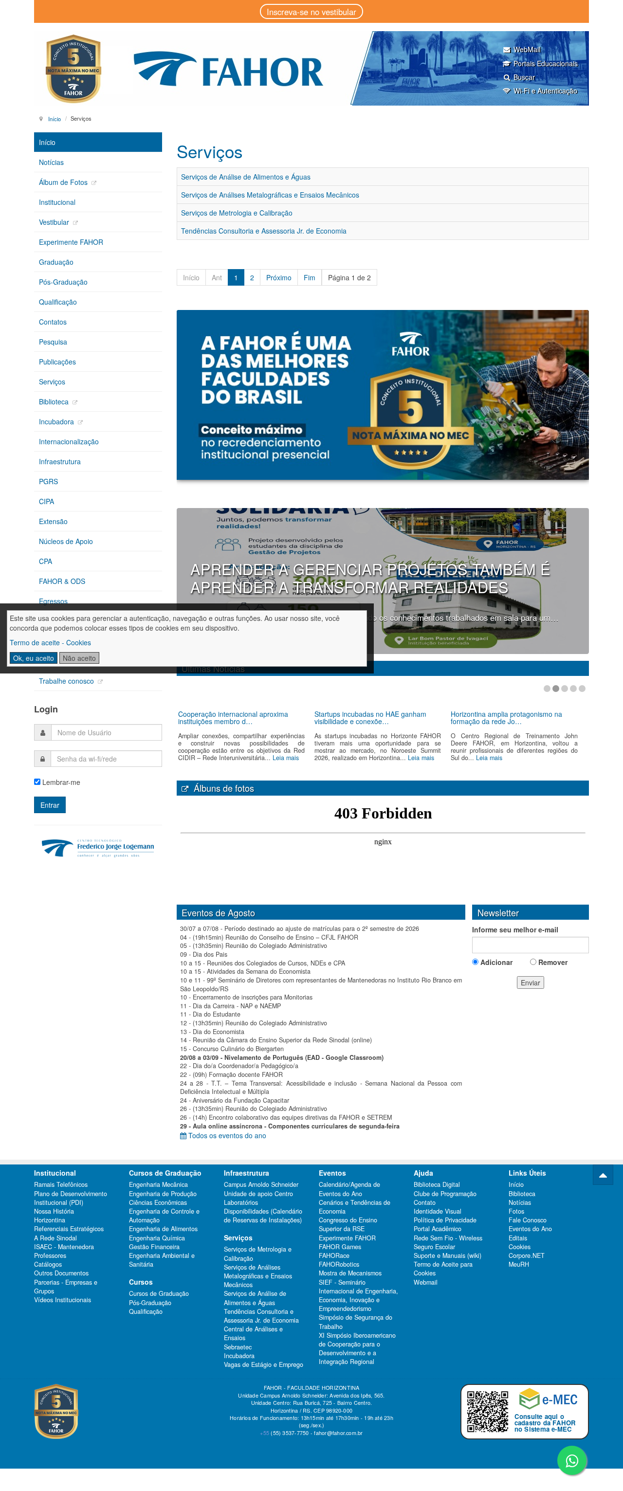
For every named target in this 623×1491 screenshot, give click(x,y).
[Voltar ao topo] (603, 1174)
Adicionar (495, 962)
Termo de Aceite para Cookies (443, 1268)
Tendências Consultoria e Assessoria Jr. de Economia (264, 231)
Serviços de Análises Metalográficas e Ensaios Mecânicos (270, 195)
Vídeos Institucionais (62, 1299)
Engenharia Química (157, 1238)
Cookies (520, 1246)
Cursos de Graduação (159, 1293)
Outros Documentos (61, 1273)
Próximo (279, 277)
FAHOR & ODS (62, 581)
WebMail (526, 49)
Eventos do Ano (530, 1228)
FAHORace (334, 1255)
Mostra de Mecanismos (350, 1273)
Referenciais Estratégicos (69, 1228)
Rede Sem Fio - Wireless (448, 1238)
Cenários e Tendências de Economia (354, 1207)
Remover (552, 962)
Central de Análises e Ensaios (253, 1333)
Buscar (524, 77)
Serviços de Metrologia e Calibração (237, 213)
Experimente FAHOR (71, 242)
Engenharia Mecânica (158, 1184)
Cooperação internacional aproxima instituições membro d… (233, 717)
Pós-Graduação (63, 282)
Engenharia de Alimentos (163, 1228)
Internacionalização (69, 441)
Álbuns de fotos (221, 788)
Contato (425, 1202)
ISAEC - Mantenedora (64, 1246)
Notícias (51, 162)
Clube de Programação (445, 1193)
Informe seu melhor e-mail (515, 929)
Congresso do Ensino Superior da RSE (348, 1224)
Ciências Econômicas (158, 1202)
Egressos (53, 601)
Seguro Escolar (434, 1246)
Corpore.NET (527, 1255)
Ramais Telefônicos (61, 1184)
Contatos (53, 322)
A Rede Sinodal (55, 1238)
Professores (50, 1255)
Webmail (426, 1282)
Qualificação (58, 302)
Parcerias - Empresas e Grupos (65, 1286)
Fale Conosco (528, 1220)
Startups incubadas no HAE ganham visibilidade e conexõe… (370, 717)
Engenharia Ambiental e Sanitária (162, 1260)
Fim (309, 277)
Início (54, 118)
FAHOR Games (340, 1246)
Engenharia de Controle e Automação (164, 1215)
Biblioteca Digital (437, 1184)
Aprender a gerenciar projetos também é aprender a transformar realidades (370, 578)
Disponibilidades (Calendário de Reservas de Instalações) (263, 1215)
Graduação (56, 262)
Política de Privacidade (445, 1220)
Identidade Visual (437, 1211)
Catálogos (48, 1264)
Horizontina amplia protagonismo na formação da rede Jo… (506, 717)
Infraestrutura (60, 461)
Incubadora (57, 421)
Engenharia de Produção (163, 1193)
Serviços (52, 381)
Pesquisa (53, 341)
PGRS (48, 481)
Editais (518, 1238)
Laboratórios (241, 1202)
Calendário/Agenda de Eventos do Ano (349, 1189)
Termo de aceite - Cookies (50, 642)
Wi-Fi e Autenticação (545, 90)
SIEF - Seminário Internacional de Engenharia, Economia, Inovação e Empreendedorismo (358, 1295)
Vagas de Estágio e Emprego (263, 1364)
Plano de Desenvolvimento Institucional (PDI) (70, 1198)
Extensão (53, 521)
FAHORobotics (339, 1264)
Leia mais (286, 758)
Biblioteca (55, 401)
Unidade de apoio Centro (258, 1193)
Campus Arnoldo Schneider (261, 1184)
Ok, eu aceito (33, 658)
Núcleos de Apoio (66, 541)
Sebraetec (238, 1347)
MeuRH (519, 1264)
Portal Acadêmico (437, 1228)
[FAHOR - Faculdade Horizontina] (311, 68)
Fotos (516, 1211)
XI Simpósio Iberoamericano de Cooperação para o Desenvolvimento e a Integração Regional (357, 1348)
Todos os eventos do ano (226, 1135)
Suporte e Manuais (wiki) (447, 1255)
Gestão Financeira (154, 1246)
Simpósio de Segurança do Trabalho (355, 1321)
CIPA (46, 501)
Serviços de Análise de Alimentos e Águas (246, 177)
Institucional (57, 202)
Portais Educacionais (545, 63)
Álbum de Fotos (64, 182)
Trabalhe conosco (67, 681)
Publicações (57, 361)
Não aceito (79, 658)
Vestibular (55, 222)
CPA (45, 561)
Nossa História (54, 1211)
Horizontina (49, 1220)
